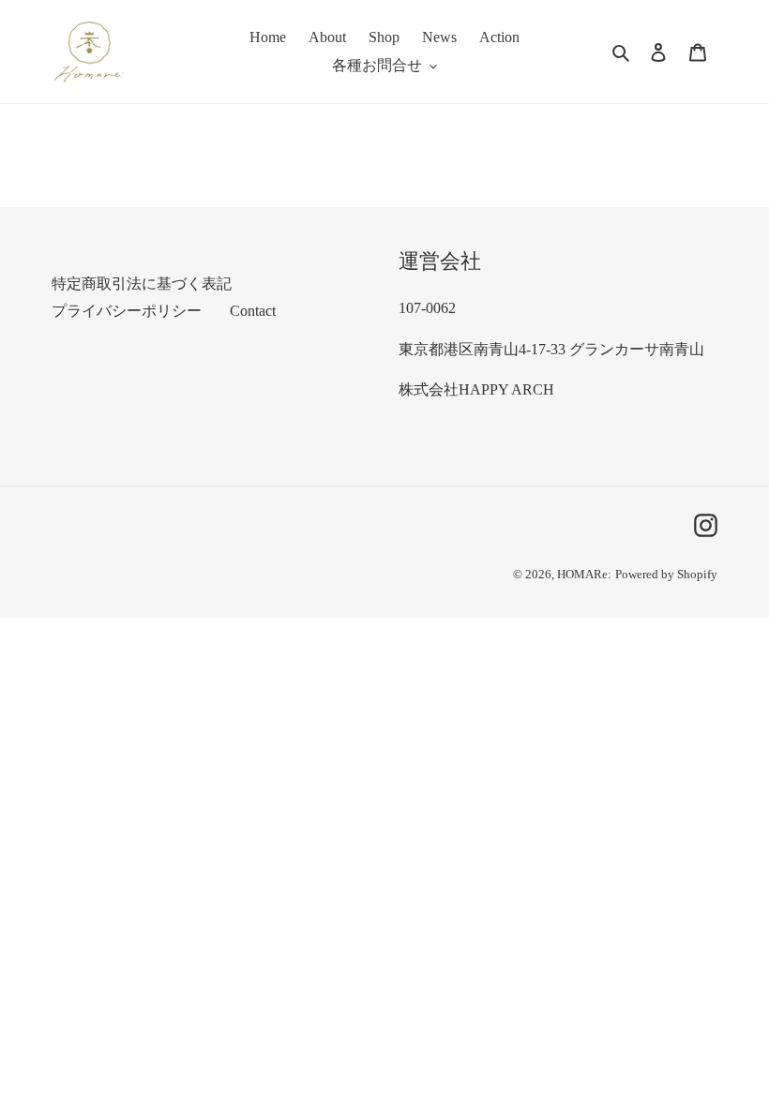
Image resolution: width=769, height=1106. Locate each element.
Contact (253, 311)
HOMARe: (584, 574)
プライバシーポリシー (127, 311)
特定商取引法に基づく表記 (142, 283)
